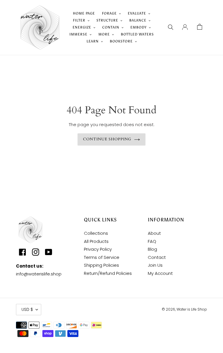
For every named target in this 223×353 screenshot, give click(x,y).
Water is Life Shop (192, 309)
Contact (157, 257)
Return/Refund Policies (108, 273)
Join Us (155, 265)
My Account (160, 273)
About (154, 233)
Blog (152, 249)
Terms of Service (101, 257)
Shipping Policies (101, 265)
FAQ (152, 241)
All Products (96, 241)
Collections (96, 233)
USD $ (27, 309)
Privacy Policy (98, 249)
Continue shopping (107, 139)
